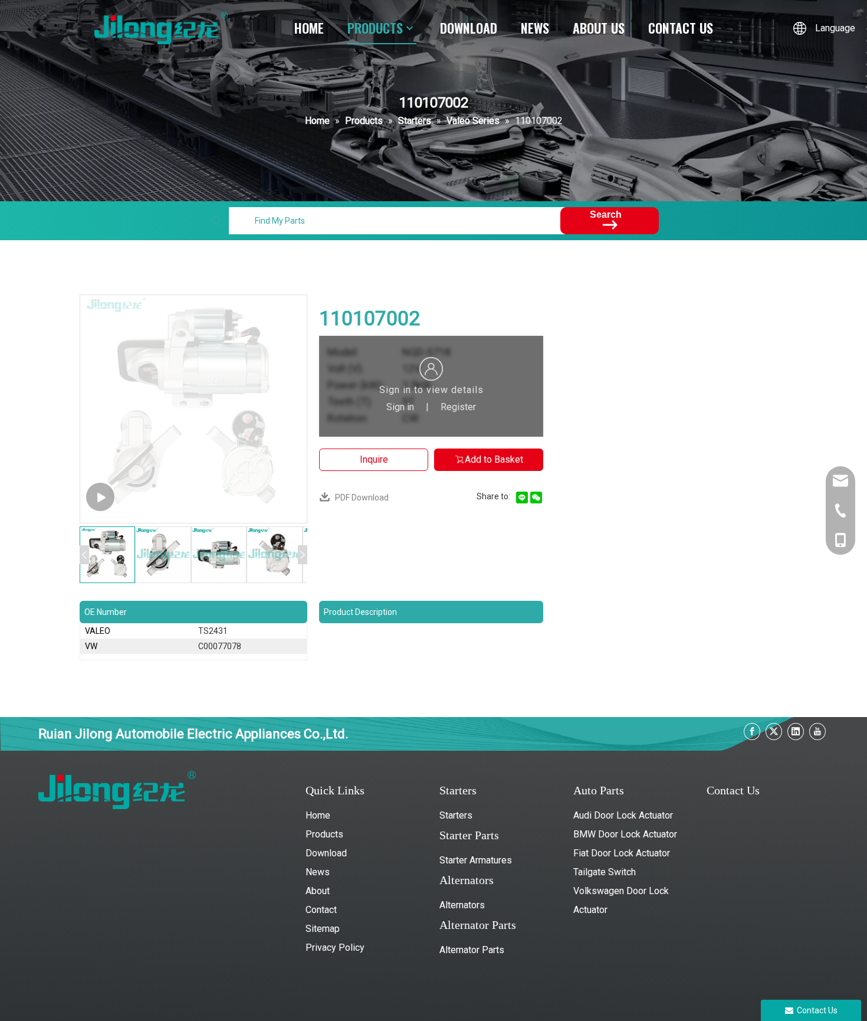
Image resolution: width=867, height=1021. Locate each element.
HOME (309, 27)
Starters (455, 815)
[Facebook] (752, 731)
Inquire (374, 459)
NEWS (535, 27)
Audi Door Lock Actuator (623, 815)
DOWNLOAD (468, 27)
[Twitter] (774, 731)
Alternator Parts (471, 949)
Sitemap (323, 928)
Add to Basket (494, 459)
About (318, 890)
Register (458, 407)
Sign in (400, 407)
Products (324, 834)
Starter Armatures (475, 860)
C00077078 (219, 646)
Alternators (462, 905)
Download (326, 853)
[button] (84, 554)
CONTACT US (680, 27)
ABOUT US (599, 27)
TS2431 (213, 631)
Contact (321, 909)
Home (318, 815)
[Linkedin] (795, 731)
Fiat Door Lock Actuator (621, 853)
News (318, 872)
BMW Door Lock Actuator (625, 834)
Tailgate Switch (604, 872)
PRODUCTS (375, 27)
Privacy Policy (335, 947)
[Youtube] (817, 731)
